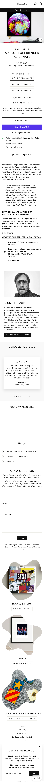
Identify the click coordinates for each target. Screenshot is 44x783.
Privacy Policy (17, 547)
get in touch (7, 224)
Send (22, 538)
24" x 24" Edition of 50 (22, 84)
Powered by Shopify (22, 781)
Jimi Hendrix (22, 49)
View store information (14, 147)
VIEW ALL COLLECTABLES (22, 718)
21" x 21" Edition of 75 (22, 78)
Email (5, 503)
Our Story (22, 730)
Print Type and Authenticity (22, 737)
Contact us (22, 733)
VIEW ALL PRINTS (22, 664)
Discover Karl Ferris (17, 335)
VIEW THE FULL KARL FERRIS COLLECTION (21, 237)
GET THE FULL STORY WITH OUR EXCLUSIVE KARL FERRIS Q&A (17, 213)
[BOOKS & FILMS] (22, 580)
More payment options (22, 133)
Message (7, 515)
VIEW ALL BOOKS (22, 609)
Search (22, 726)
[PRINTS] (22, 635)
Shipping (12, 66)
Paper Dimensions (22, 74)
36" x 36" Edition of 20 (22, 90)
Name (5, 492)
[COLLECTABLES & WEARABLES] (22, 689)
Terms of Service (33, 547)
